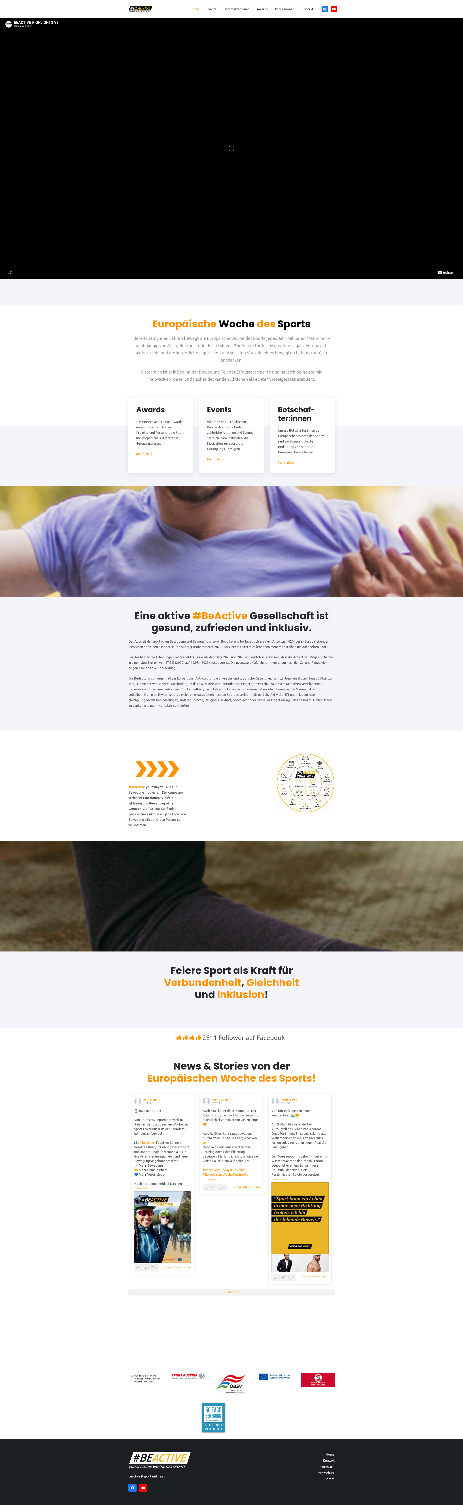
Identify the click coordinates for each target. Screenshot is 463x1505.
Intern (330, 1479)
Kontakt (329, 1460)
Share (188, 1267)
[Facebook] (325, 9)
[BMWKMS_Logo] (145, 1378)
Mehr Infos (144, 454)
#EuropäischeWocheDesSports (225, 1174)
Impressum (327, 1466)
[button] (218, 9)
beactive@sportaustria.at (146, 1476)
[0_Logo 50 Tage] (213, 1418)
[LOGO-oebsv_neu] (231, 1384)
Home (330, 1454)
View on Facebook (174, 1267)
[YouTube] (334, 9)
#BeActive (147, 1142)
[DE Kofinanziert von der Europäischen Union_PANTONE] (274, 1376)
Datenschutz (325, 1473)
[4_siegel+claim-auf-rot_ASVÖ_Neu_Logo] (318, 1380)
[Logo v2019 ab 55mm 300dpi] (188, 1376)
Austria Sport (151, 1099)
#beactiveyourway (216, 1170)
